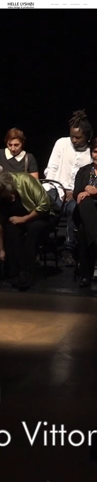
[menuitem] (55, 4)
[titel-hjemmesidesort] (21, 4)
